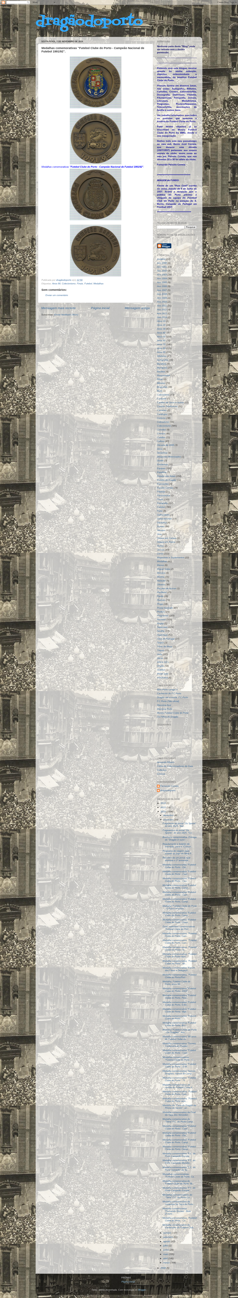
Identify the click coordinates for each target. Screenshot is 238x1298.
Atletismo (161, 356)
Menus (160, 565)
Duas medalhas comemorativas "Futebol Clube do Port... (179, 927)
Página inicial (100, 308)
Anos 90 (56, 283)
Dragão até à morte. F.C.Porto (172, 697)
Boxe (159, 391)
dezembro (168, 815)
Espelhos (161, 472)
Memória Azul (164, 705)
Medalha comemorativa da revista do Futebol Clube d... (178, 1086)
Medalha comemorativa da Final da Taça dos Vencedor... (179, 1113)
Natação (161, 580)
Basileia (161, 371)
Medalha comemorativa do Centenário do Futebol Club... (179, 1226)
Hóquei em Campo (166, 538)
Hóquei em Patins (166, 542)
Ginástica (162, 522)
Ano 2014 (162, 317)
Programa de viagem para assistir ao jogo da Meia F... (178, 852)
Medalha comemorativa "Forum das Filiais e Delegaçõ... (179, 969)
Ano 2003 (162, 274)
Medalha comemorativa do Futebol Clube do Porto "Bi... (178, 1182)
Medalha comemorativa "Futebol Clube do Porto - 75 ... (179, 1079)
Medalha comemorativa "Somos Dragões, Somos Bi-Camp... (179, 1072)
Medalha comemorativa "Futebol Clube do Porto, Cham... (179, 921)
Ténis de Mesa (164, 646)
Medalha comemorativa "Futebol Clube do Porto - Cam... (179, 872)
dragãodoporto (89, 22)
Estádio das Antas (166, 476)
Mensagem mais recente (58, 308)
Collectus (161, 770)
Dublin (160, 460)
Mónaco (161, 573)
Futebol (88, 283)
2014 (163, 811)
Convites (161, 430)
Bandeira (161, 364)
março (166, 1262)
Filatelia (161, 491)
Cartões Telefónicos (167, 406)
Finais (80, 283)
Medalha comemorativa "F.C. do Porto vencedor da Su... (179, 1168)
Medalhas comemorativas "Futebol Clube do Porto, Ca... (179, 1175)
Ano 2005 (162, 282)
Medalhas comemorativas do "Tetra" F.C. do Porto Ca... (177, 1196)
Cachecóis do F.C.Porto (169, 693)
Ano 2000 (162, 263)
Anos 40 (161, 333)
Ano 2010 (162, 302)
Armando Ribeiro (165, 762)
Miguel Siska (163, 569)
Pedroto (161, 600)
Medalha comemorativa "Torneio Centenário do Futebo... (179, 1044)
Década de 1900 (165, 445)
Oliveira (161, 584)
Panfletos (162, 592)
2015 (163, 807)
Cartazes (161, 398)
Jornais (160, 550)
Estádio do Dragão (166, 480)
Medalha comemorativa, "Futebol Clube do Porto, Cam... (180, 934)
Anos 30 (161, 329)
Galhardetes (163, 515)
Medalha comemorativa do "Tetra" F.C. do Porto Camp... (179, 1120)
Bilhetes (161, 383)
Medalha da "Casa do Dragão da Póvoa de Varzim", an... (179, 1106)
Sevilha (160, 631)
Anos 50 (161, 336)
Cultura (160, 441)
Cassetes (162, 410)
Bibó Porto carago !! (167, 689)
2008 (163, 1268)
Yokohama (162, 677)
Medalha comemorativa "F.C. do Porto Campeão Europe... (179, 1154)
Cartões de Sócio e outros (170, 402)
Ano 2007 (162, 290)
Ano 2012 (162, 309)
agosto (167, 1241)
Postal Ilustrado (165, 608)
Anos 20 (161, 325)
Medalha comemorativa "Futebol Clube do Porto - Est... (179, 866)
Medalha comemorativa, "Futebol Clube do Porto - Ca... (180, 1219)
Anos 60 (161, 340)
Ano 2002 (162, 271)
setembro (168, 1237)
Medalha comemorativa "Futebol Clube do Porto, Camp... (179, 886)
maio (166, 1254)
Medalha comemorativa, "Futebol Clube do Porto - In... (180, 948)
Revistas (161, 619)
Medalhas (98, 283)
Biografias (162, 387)
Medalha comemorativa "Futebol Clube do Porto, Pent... (179, 996)
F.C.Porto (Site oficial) (168, 701)
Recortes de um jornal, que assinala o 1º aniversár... (176, 859)
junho (166, 1250)
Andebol (161, 259)
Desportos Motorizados (169, 457)
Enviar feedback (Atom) (66, 314)
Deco (159, 449)
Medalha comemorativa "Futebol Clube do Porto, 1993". (179, 989)
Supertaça (162, 635)
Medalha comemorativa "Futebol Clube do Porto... (179, 1017)
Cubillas (161, 437)
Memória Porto (164, 709)
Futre (160, 511)
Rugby (160, 623)
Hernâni (161, 530)
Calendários (163, 395)
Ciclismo (161, 418)
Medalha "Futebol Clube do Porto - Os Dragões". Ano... (180, 1031)
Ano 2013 (162, 313)
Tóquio (160, 650)
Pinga (160, 604)
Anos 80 (161, 348)
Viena (160, 658)
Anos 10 (161, 321)
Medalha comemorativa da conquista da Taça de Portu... (179, 1202)
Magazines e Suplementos (170, 557)
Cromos (161, 433)
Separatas (162, 627)
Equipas (161, 468)
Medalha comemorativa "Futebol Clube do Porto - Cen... (179, 879)
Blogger (142, 1290)
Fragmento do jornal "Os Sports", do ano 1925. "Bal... (180, 824)
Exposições (163, 484)
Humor (160, 546)
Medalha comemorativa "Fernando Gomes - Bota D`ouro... (177, 1211)
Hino (159, 534)
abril (165, 1258)
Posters (161, 612)
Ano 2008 (162, 294)
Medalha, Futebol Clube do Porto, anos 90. (176, 982)
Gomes (160, 526)
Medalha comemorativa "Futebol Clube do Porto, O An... (179, 1003)
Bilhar (160, 379)
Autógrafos (162, 360)
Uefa (159, 654)
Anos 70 (161, 344)
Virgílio (160, 666)
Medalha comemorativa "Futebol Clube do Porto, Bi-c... (179, 1024)
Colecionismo (69, 283)
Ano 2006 (162, 286)
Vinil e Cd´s (163, 662)
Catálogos (162, 414)
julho (166, 1245)
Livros (160, 553)
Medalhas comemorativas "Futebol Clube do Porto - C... (179, 1058)
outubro (167, 1233)
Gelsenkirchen (164, 519)
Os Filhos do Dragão (167, 717)
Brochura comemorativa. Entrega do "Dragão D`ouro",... (180, 838)
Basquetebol (163, 375)
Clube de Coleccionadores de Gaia (175, 766)
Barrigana (162, 368)
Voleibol (161, 670)
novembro (168, 820)
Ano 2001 (162, 267)
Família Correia (165, 488)
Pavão (160, 596)
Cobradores (163, 422)
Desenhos (162, 453)
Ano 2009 (162, 298)
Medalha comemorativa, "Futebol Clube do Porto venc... (180, 955)
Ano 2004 (162, 278)
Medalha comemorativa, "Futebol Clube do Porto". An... (180, 962)
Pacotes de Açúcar (166, 588)
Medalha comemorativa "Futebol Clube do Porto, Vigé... (179, 1010)
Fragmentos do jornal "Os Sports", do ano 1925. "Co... (178, 831)
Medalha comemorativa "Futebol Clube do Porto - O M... (179, 1065)
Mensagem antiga (137, 308)
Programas (162, 615)
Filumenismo (163, 495)
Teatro (160, 642)
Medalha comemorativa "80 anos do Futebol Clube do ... (179, 1037)
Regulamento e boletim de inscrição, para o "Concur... (178, 845)
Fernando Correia (169, 786)
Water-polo (162, 674)
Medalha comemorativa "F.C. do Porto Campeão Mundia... (179, 1161)
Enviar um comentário (56, 295)
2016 (163, 803)
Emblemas (162, 464)
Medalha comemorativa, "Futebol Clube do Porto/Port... (180, 976)
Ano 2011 (162, 306)
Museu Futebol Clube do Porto (172, 713)
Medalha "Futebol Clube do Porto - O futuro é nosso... (180, 907)
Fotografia (162, 503)
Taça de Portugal (166, 639)
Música (160, 577)
